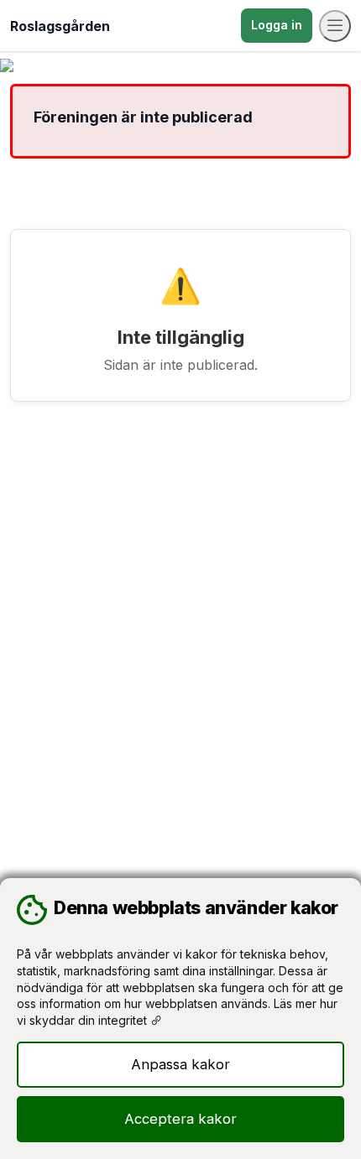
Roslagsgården (60, 26)
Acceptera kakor (180, 1118)
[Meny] (335, 26)
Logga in (276, 25)
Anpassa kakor (180, 1064)
